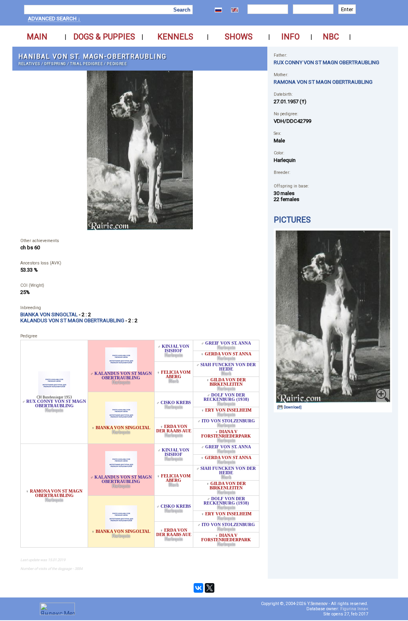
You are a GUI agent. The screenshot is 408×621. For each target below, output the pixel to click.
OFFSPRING (55, 63)
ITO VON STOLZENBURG (228, 421)
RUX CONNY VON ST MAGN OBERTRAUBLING (56, 403)
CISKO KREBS (176, 402)
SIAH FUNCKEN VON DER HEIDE (228, 367)
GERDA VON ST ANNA (228, 354)
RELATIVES (29, 63)
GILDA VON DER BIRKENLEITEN (228, 382)
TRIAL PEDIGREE (86, 63)
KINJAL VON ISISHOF (175, 348)
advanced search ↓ (54, 19)
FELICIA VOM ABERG (175, 374)
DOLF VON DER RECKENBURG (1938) (226, 397)
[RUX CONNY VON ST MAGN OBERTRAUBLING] (54, 393)
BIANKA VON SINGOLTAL (123, 428)
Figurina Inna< (354, 608)
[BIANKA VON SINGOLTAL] (121, 423)
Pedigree (117, 63)
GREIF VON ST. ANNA (228, 343)
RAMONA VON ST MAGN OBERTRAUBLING (56, 493)
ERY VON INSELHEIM (228, 410)
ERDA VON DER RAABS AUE (173, 428)
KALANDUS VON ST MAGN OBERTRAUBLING (123, 375)
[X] (209, 588)
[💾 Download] (289, 407)
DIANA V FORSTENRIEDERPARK (226, 434)
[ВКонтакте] (198, 588)
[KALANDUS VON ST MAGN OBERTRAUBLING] (121, 369)
